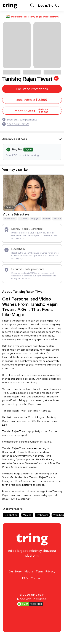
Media (29, 571)
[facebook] (26, 563)
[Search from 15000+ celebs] (32, 5)
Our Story (15, 571)
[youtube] (38, 563)
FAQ (25, 578)
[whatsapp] (43, 563)
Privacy (50, 571)
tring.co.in (37, 595)
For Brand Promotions (32, 89)
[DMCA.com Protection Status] (30, 603)
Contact (36, 578)
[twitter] (32, 563)
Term (39, 571)
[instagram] (20, 563)
